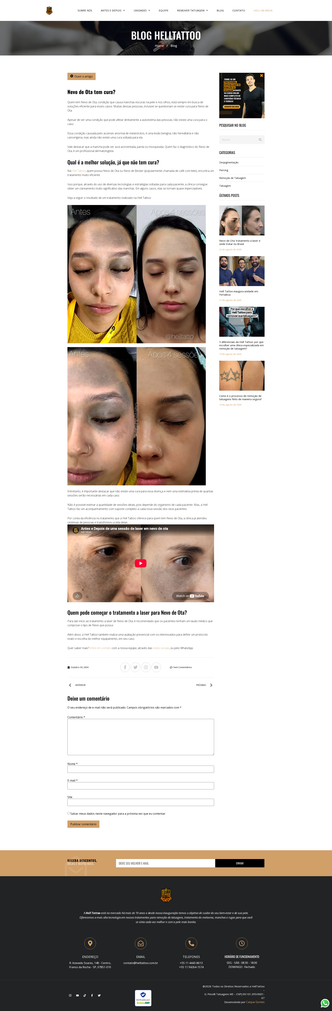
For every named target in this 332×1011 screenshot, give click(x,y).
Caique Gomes (255, 1002)
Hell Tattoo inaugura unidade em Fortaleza (238, 293)
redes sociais (161, 648)
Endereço (90, 957)
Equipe (163, 10)
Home (159, 46)
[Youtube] (156, 667)
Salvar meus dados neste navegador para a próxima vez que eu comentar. (118, 813)
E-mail (72, 780)
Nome (72, 763)
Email (140, 957)
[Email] (141, 943)
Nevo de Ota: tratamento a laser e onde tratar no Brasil (239, 242)
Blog (220, 10)
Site (69, 797)
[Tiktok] (84, 995)
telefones (191, 957)
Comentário (76, 717)
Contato (238, 10)
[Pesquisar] (260, 139)
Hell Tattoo (79, 171)
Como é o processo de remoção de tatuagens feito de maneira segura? (240, 397)
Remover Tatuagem (190, 10)
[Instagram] (146, 667)
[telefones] (191, 943)
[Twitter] (135, 667)
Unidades (140, 10)
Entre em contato (100, 648)
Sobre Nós (85, 10)
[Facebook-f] (125, 667)
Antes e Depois (111, 10)
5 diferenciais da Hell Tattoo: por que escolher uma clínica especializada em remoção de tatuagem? (241, 345)
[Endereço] (90, 943)
